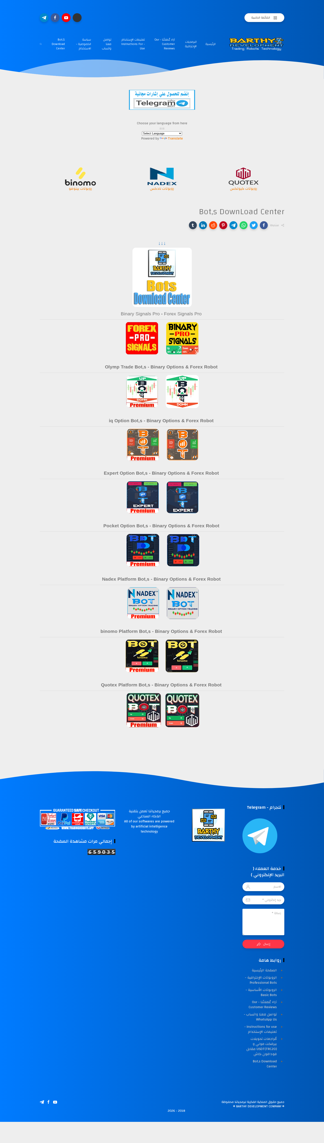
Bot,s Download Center (58, 44)
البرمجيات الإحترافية (191, 44)
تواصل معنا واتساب (106, 44)
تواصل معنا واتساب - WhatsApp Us (260, 1017)
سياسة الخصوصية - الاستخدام (83, 44)
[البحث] (41, 44)
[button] (264, 225)
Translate (175, 138)
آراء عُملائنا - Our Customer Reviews (165, 44)
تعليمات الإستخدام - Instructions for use (133, 44)
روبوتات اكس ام (80, 188)
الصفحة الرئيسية (264, 970)
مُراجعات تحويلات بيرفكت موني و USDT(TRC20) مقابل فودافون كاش (261, 1046)
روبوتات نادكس (244, 188)
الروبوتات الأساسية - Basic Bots (261, 992)
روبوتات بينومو (162, 188)
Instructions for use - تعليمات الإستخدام (260, 1029)
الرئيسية (210, 44)
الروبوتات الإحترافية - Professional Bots (261, 980)
